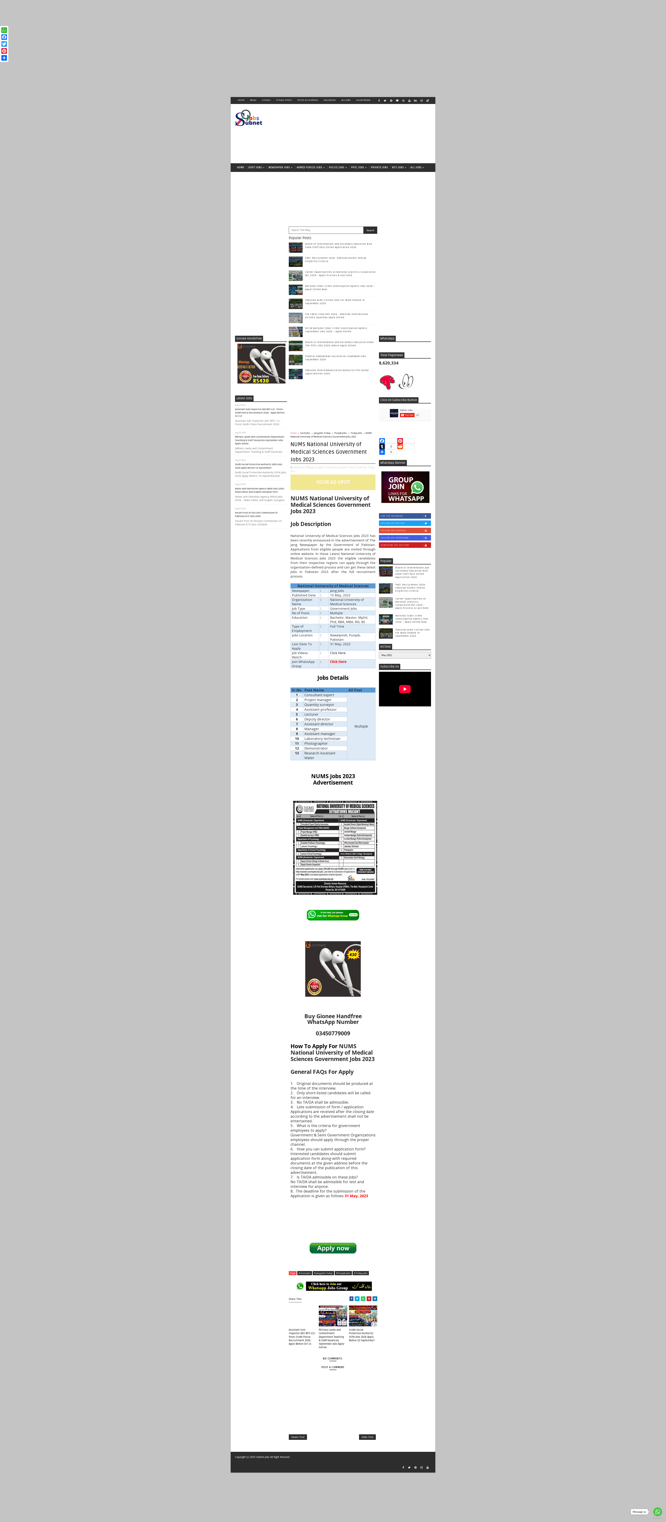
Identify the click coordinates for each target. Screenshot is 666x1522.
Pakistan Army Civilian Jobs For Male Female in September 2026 (412, 632)
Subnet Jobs (263, 1457)
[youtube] (409, 100)
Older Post (367, 1437)
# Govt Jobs (305, 1273)
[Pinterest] (4, 50)
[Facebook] (4, 37)
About (253, 100)
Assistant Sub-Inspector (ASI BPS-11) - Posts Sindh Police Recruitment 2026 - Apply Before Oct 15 (260, 413)
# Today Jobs (361, 1273)
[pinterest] (391, 100)
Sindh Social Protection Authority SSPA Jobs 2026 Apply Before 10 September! (362, 1335)
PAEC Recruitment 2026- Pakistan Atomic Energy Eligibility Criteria (410, 587)
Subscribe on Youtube (395, 545)
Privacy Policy (284, 100)
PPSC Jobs (357, 167)
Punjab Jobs (340, 432)
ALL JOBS (346, 100)
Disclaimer (330, 100)
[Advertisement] (104, 24)
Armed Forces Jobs (309, 167)
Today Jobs (356, 432)
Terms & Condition (307, 100)
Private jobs (379, 167)
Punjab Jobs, (361, 467)
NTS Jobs (398, 167)
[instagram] (421, 100)
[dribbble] (403, 100)
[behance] (415, 100)
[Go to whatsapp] (657, 1511)
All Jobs (416, 167)
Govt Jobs (255, 167)
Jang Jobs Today (322, 432)
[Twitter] (4, 44)
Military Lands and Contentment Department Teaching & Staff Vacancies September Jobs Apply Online (259, 440)
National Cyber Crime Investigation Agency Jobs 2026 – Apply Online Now (412, 618)
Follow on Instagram (395, 538)
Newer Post (298, 1437)
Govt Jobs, (331, 467)
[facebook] (379, 100)
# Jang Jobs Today (323, 1273)
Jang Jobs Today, (345, 467)
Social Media (363, 100)
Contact (266, 100)
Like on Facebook (392, 516)
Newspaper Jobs (279, 167)
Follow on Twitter (393, 523)
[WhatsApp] (4, 30)
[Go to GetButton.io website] (657, 1518)
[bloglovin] (397, 100)
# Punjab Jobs (343, 1273)
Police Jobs (336, 167)
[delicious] (427, 100)
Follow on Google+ (394, 530)
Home (241, 100)
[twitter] (385, 100)
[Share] (4, 57)
